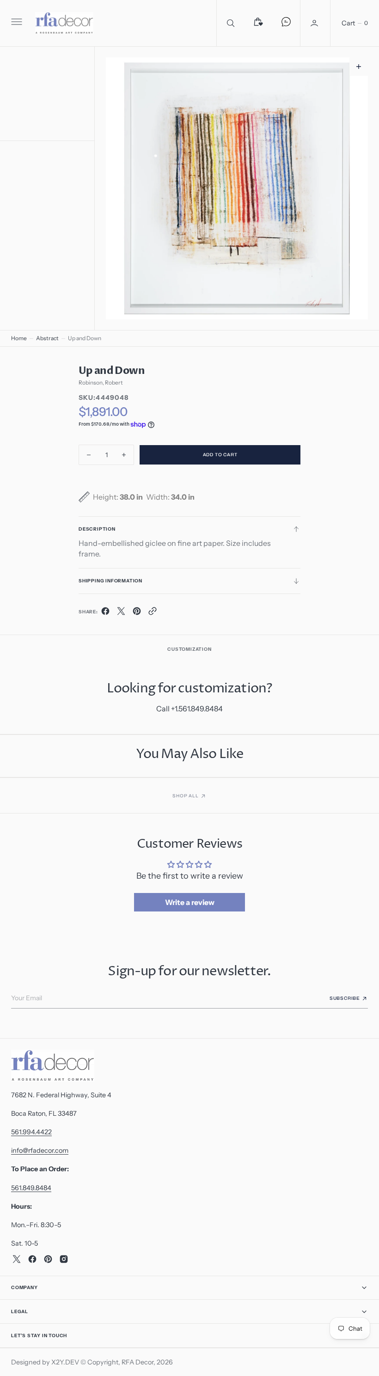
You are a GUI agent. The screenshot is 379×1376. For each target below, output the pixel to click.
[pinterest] (136, 613)
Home (19, 338)
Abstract (47, 338)
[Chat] (286, 23)
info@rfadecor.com (39, 1150)
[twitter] (121, 613)
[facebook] (105, 613)
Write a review (189, 902)
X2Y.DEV (65, 1362)
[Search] (231, 23)
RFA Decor (137, 1362)
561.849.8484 (31, 1188)
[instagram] (63, 1259)
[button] (15, 23)
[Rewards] (258, 23)
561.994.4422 (31, 1132)
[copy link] (152, 613)
